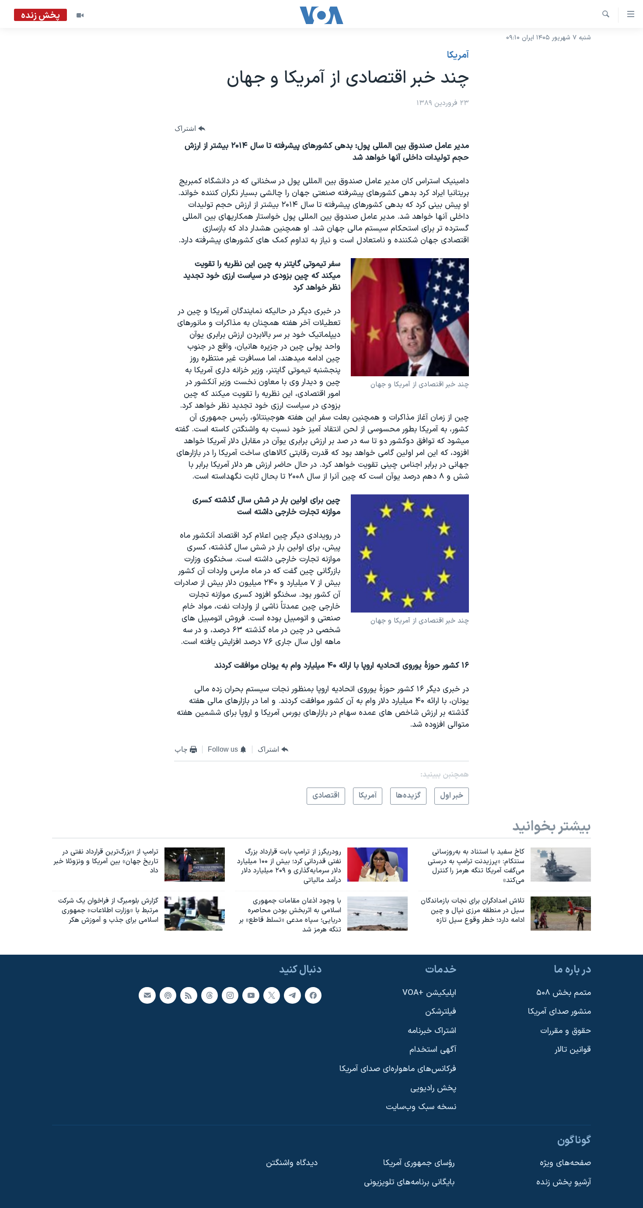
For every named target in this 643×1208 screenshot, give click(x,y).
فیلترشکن (440, 1012)
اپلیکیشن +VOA (429, 993)
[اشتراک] (147, 995)
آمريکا (458, 56)
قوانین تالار (573, 1050)
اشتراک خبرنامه (432, 1031)
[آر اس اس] (188, 995)
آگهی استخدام (432, 1050)
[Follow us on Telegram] (292, 995)
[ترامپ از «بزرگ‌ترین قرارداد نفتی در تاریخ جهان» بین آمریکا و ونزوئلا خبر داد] (194, 864)
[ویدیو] (80, 15)
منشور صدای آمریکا (559, 1012)
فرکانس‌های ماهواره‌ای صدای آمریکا (397, 1069)
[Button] (190, 129)
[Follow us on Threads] (209, 995)
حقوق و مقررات (565, 1031)
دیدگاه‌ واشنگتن (292, 1163)
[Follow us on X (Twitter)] (271, 995)
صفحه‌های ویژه (565, 1163)
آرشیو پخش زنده (563, 1183)
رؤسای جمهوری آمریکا (418, 1163)
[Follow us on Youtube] (250, 995)
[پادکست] (168, 995)
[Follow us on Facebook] (313, 995)
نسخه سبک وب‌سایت (421, 1107)
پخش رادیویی (433, 1088)
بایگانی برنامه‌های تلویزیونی (409, 1183)
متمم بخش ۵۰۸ (563, 993)
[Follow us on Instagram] (230, 995)
